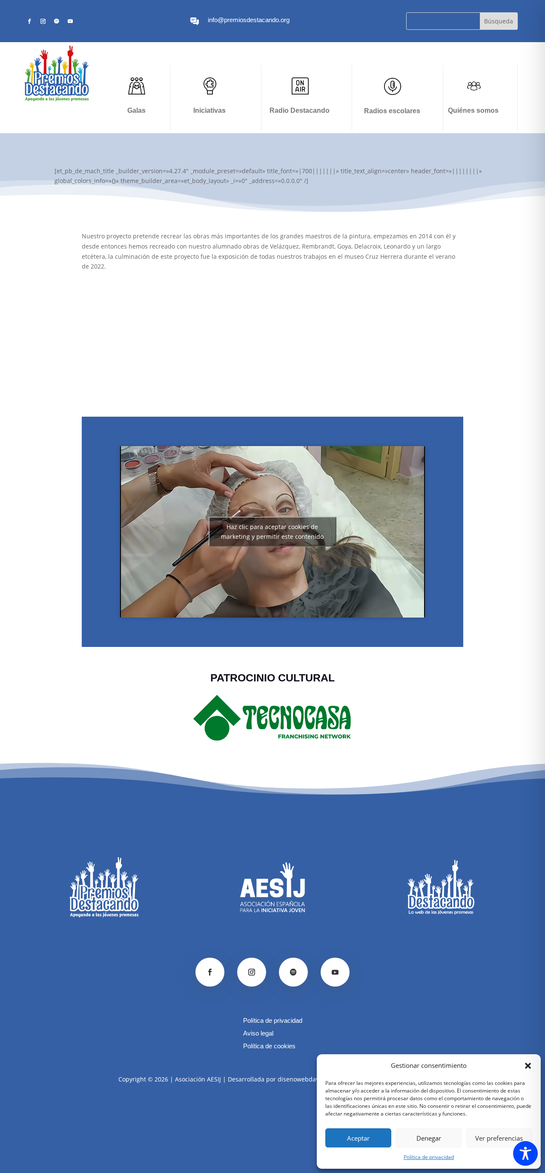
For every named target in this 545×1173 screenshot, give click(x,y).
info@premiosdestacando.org (249, 19)
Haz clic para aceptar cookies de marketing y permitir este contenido (272, 532)
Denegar (428, 1138)
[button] (528, 1065)
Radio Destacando (300, 110)
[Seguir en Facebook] (29, 21)
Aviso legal (258, 1033)
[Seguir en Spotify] (57, 21)
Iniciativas (209, 110)
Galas (136, 110)
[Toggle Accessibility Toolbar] (525, 1153)
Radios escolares (392, 110)
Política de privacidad (429, 1157)
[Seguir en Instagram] (43, 21)
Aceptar (358, 1138)
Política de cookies (269, 1046)
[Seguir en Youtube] (70, 21)
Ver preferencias (499, 1138)
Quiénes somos (473, 110)
